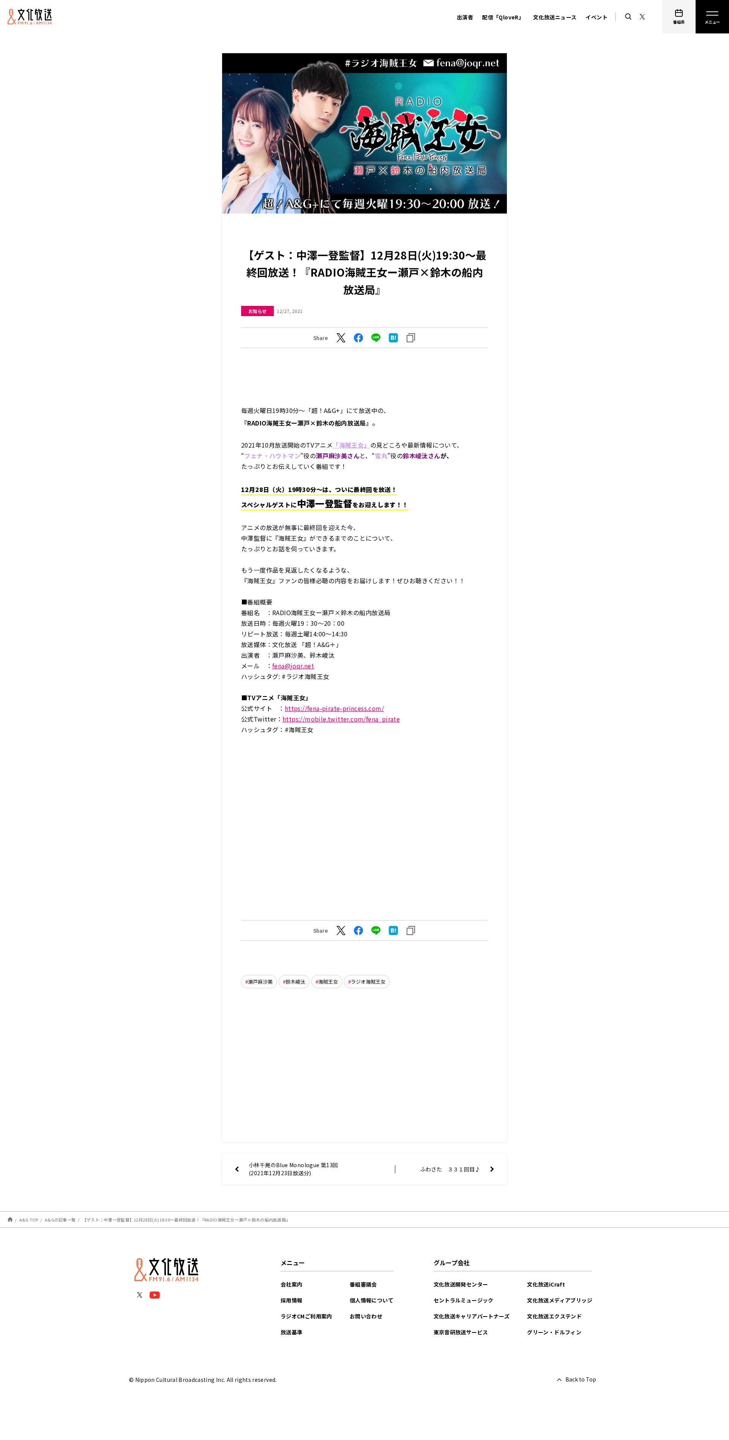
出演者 (465, 17)
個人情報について (371, 1300)
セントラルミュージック (464, 1300)
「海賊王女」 (351, 444)
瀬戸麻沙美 (260, 981)
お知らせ (257, 311)
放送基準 (292, 1332)
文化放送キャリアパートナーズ (472, 1316)
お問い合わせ (366, 1316)
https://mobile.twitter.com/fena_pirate (341, 718)
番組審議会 (363, 1284)
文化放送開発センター (461, 1284)
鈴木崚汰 (295, 981)
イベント (596, 17)
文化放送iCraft (546, 1284)
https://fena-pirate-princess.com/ (334, 708)
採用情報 (292, 1300)
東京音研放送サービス (461, 1332)
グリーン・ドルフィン (554, 1332)
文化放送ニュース (554, 17)
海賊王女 (328, 981)
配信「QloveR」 (503, 17)
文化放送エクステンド (554, 1316)
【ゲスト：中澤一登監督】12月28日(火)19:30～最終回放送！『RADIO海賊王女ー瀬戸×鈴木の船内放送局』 (186, 1220)
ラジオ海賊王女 (368, 981)
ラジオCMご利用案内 (306, 1316)
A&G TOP (28, 1220)
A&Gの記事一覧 (60, 1220)
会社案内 (292, 1284)
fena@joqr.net (293, 665)
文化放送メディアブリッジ (559, 1300)
